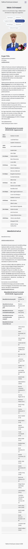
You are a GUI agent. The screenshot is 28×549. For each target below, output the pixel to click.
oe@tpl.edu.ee (5, 62)
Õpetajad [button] (10, 17)
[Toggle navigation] (25, 2)
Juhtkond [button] (18, 17)
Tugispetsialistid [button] (8, 21)
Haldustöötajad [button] (14, 28)
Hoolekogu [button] (10, 24)
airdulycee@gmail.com (7, 240)
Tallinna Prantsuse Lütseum (9, 2)
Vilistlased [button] (18, 24)
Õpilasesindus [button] (20, 21)
